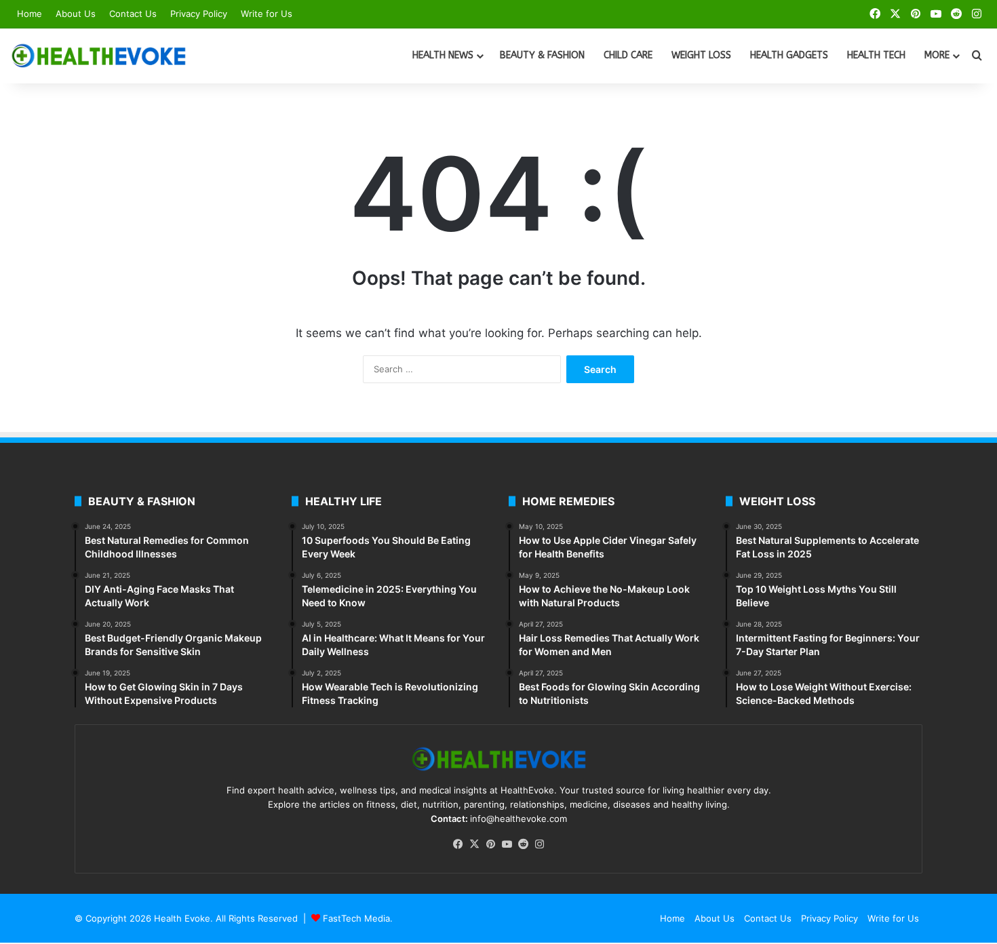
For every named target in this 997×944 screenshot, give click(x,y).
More (937, 55)
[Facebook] (458, 844)
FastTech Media (356, 918)
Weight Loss (701, 55)
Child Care (628, 55)
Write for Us (266, 13)
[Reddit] (523, 844)
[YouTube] (506, 844)
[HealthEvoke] (98, 55)
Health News (442, 55)
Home (29, 13)
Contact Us (133, 13)
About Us (76, 13)
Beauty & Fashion (542, 55)
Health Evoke (182, 918)
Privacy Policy (198, 13)
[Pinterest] (490, 844)
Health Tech (876, 55)
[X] (474, 844)
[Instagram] (539, 844)
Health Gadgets (789, 55)
